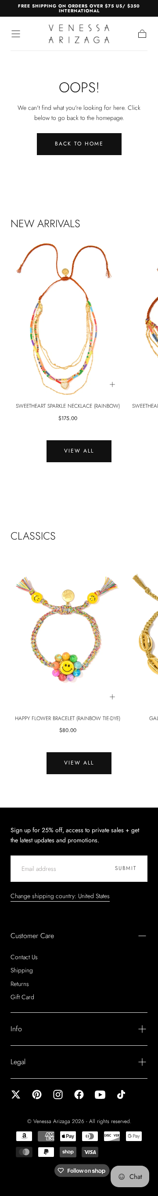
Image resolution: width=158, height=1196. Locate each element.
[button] (16, 34)
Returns (20, 983)
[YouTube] (100, 1094)
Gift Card (22, 997)
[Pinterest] (37, 1094)
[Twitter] (15, 1094)
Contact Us (24, 957)
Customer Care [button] (32, 936)
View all (79, 451)
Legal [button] (18, 1062)
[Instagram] (58, 1094)
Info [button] (16, 1029)
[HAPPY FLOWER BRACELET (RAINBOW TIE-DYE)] (68, 631)
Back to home (79, 144)
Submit (125, 868)
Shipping (22, 970)
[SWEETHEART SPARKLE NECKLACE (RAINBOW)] (68, 319)
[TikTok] (121, 1094)
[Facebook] (79, 1094)
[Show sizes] (112, 384)
